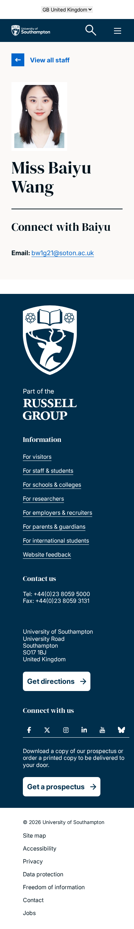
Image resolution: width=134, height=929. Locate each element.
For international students (56, 540)
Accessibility (39, 848)
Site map (34, 835)
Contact (33, 900)
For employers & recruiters (57, 512)
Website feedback (47, 554)
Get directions (51, 681)
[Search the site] (91, 30)
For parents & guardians (54, 526)
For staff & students (48, 470)
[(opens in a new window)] (29, 730)
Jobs (29, 912)
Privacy (33, 861)
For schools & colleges (52, 484)
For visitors (37, 456)
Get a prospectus (56, 786)
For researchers (43, 498)
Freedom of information (54, 887)
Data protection (43, 874)
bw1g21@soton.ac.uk (62, 253)
